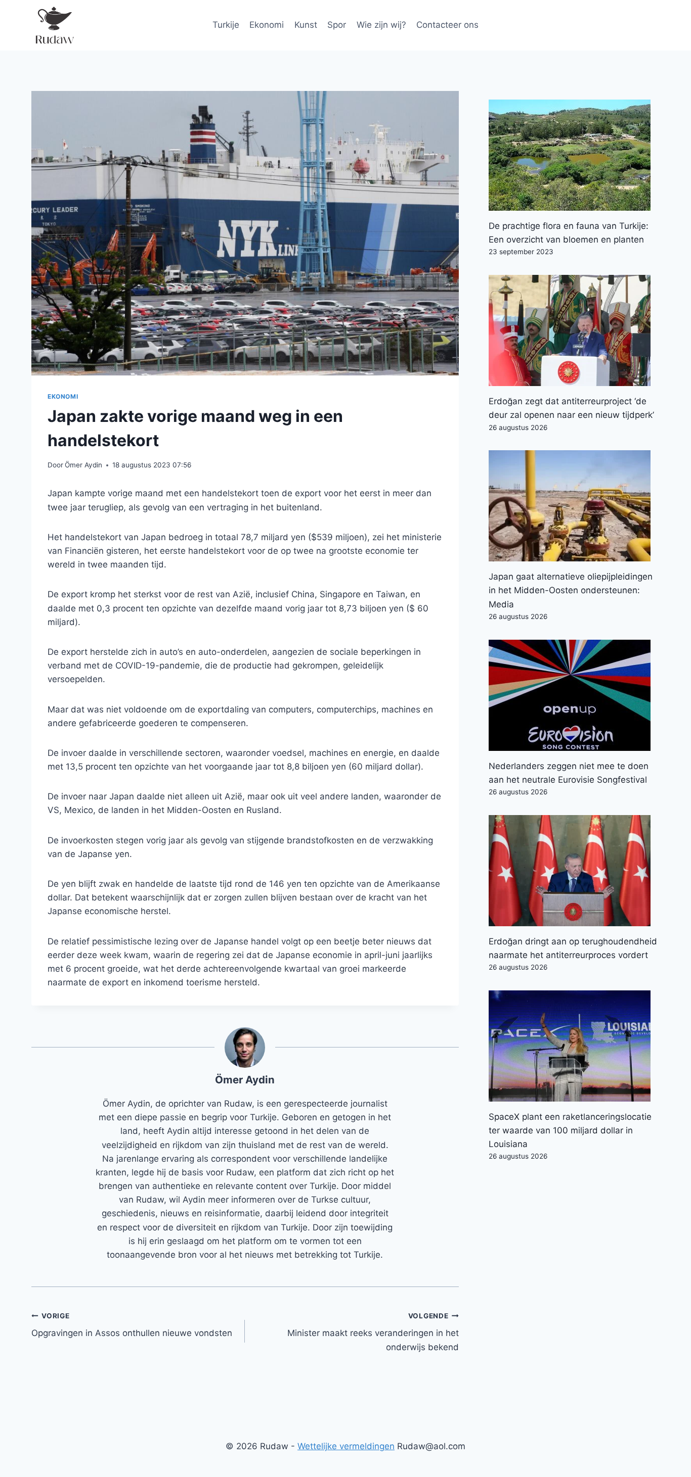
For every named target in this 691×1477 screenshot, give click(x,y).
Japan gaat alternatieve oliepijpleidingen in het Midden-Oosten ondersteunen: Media (571, 590)
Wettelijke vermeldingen (346, 1446)
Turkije (225, 25)
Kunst (305, 25)
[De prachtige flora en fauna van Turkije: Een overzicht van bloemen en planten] (574, 155)
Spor (336, 25)
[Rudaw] (54, 25)
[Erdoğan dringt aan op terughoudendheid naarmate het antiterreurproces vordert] (574, 870)
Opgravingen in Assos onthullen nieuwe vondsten (131, 1325)
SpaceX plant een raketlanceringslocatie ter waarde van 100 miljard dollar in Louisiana (570, 1130)
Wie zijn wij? (381, 25)
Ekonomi (266, 25)
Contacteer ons (447, 25)
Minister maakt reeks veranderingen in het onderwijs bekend (372, 1332)
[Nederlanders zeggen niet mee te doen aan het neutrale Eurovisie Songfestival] (574, 695)
